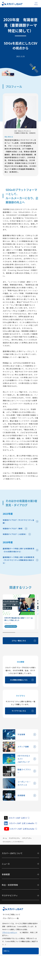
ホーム (5, 838)
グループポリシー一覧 (11, 918)
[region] (20, 613)
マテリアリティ (27, 838)
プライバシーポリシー (9, 932)
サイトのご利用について (11, 914)
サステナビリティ (14, 838)
